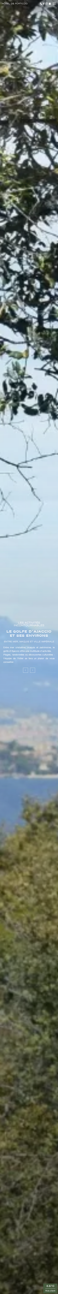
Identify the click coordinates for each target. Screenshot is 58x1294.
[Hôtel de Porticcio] (15, 3)
